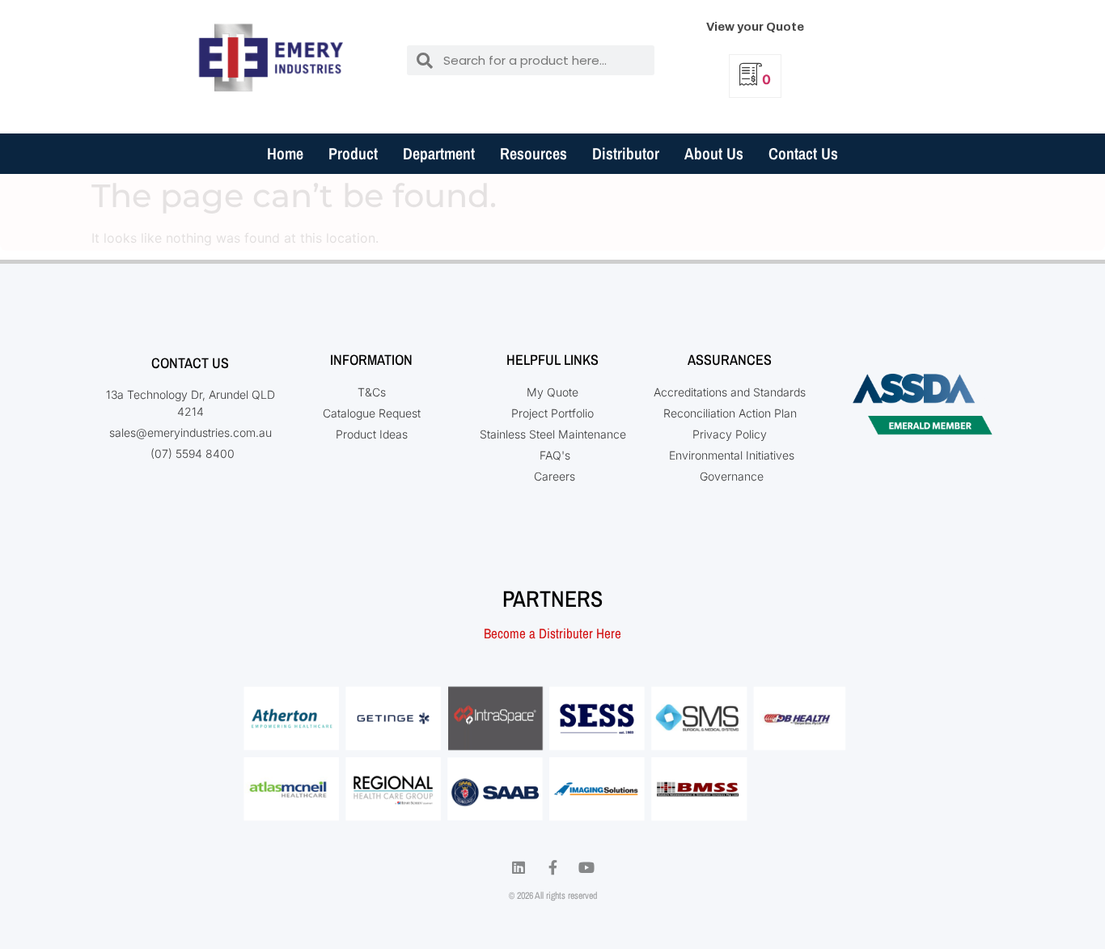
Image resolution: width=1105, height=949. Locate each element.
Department (439, 153)
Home (285, 153)
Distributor (625, 153)
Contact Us (803, 153)
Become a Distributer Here (552, 633)
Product (353, 153)
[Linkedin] (518, 867)
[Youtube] (586, 867)
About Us (713, 153)
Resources (533, 153)
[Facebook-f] (552, 867)
